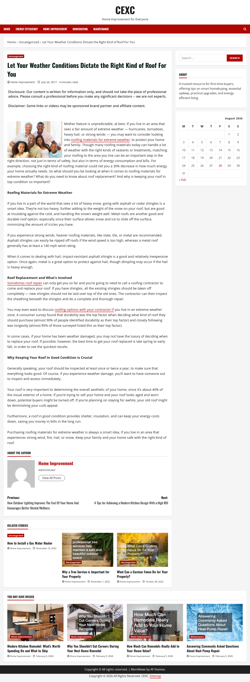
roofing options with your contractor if (84, 309)
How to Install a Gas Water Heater (29, 543)
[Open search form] (245, 29)
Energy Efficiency (27, 29)
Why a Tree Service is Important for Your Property (85, 574)
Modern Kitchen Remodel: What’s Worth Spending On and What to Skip (33, 648)
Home (7, 29)
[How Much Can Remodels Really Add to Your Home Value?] (155, 622)
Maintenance (101, 29)
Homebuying (80, 29)
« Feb (182, 180)
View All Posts (51, 478)
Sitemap (155, 676)
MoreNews (138, 669)
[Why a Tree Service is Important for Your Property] (87, 550)
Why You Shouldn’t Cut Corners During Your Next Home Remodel (93, 648)
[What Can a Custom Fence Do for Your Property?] (142, 550)
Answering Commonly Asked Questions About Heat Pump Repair (213, 648)
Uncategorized (15, 56)
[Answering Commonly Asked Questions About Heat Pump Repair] (215, 622)
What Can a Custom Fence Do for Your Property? (142, 574)
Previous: (43, 502)
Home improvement (55, 29)
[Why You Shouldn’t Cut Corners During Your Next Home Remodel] (95, 622)
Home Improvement (23, 82)
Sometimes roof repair (24, 283)
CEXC (125, 10)
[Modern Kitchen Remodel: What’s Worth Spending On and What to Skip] (35, 622)
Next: (131, 500)
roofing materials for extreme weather (100, 139)
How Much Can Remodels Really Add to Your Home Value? (153, 648)
